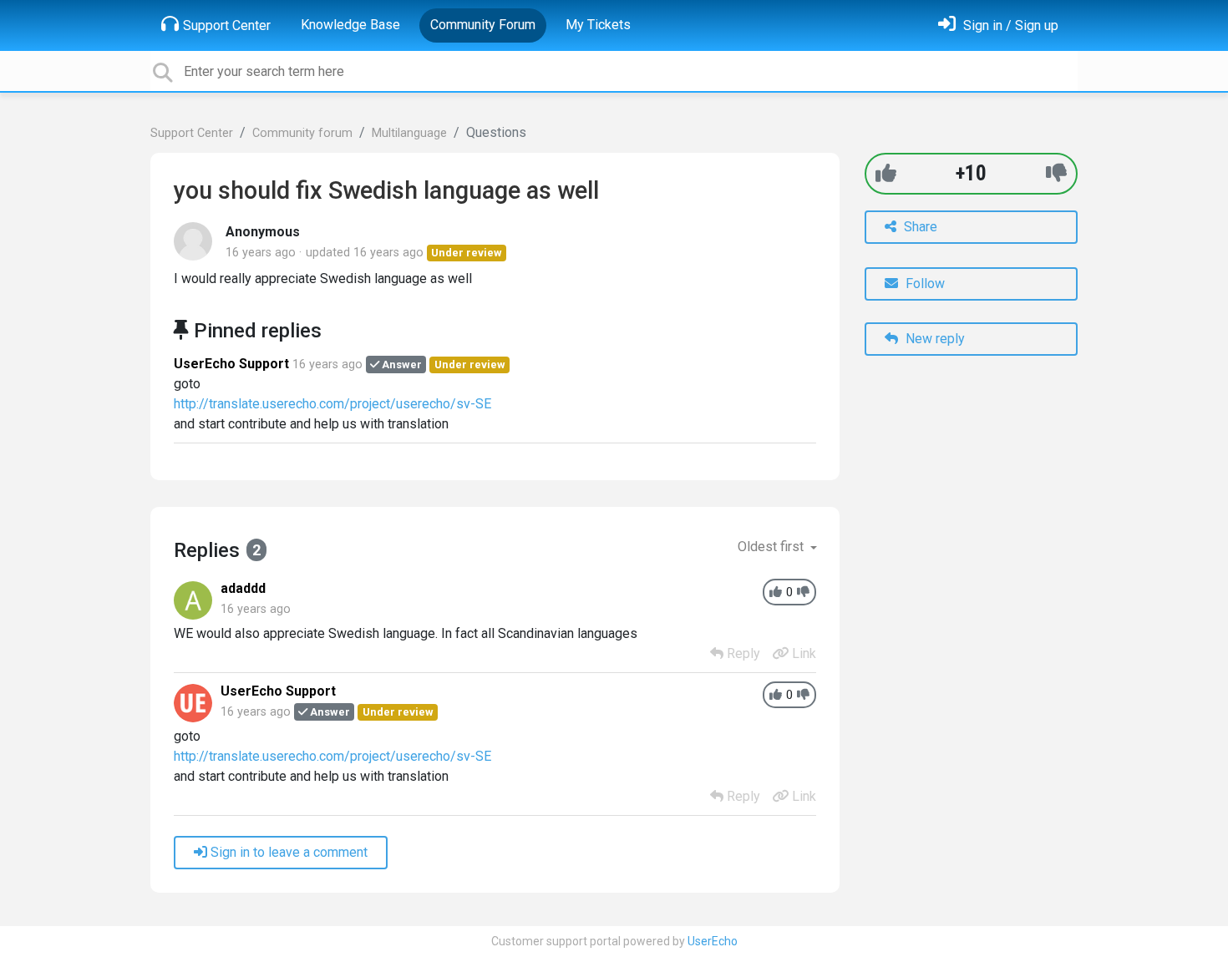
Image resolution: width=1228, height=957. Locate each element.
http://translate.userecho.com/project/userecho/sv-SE (332, 404)
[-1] (1056, 173)
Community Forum (482, 25)
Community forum (302, 133)
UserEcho (713, 941)
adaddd (243, 588)
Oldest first (772, 546)
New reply (933, 339)
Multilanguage (409, 133)
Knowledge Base (350, 25)
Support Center (227, 25)
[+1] (885, 173)
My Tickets (598, 25)
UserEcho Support (231, 364)
